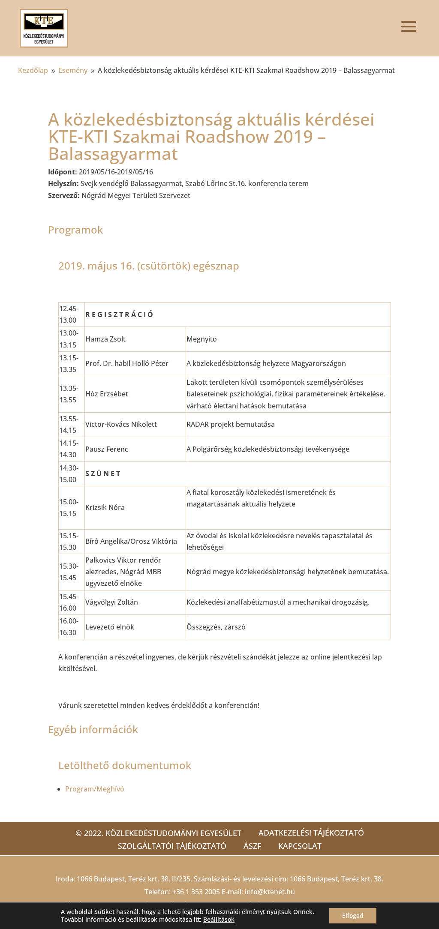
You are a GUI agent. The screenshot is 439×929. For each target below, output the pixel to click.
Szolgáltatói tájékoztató (172, 846)
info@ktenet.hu (270, 891)
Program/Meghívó (94, 789)
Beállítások (219, 919)
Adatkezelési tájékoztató (311, 832)
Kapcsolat (300, 846)
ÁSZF (252, 846)
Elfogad (353, 915)
